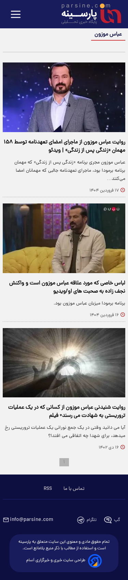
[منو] (15, 14)
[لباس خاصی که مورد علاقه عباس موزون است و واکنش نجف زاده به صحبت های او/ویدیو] (64, 238)
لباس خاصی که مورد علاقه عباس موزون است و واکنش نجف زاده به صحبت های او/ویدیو (67, 287)
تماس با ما (73, 489)
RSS (48, 489)
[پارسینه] (88, 14)
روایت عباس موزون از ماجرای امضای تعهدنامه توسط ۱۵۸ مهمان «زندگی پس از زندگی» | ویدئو (64, 146)
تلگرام (92, 520)
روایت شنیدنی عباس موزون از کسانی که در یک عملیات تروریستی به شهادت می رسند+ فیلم (66, 412)
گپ (117, 520)
